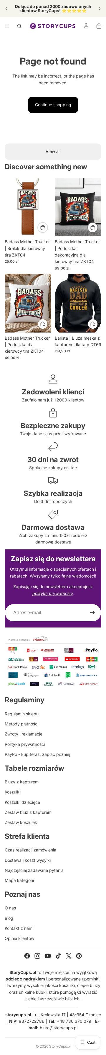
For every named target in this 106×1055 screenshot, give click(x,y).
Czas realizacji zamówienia (30, 849)
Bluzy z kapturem (22, 781)
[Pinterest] (78, 955)
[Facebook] (27, 955)
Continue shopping (53, 104)
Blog (9, 918)
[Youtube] (47, 955)
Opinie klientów (19, 938)
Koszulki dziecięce (22, 802)
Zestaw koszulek (21, 822)
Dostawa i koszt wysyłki (28, 860)
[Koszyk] (98, 26)
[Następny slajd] (99, 8)
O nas (10, 907)
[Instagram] (37, 955)
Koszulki (12, 791)
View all (53, 151)
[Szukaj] (19, 26)
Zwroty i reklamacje (23, 733)
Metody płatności (21, 723)
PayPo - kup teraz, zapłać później (37, 754)
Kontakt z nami (19, 928)
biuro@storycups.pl (58, 1027)
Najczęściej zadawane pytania (34, 870)
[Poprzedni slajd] (6, 8)
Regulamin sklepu (22, 713)
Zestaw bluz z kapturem (28, 812)
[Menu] (7, 26)
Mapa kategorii (19, 880)
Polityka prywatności (25, 744)
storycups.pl (18, 1014)
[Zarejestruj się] (92, 612)
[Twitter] (68, 955)
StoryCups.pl (60, 1046)
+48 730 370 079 (74, 1021)
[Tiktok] (58, 955)
